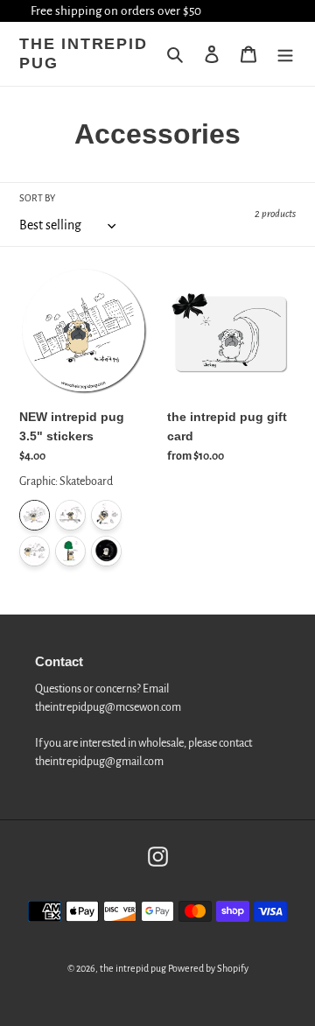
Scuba (106, 515)
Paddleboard (70, 515)
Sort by (37, 198)
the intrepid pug (83, 53)
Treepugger (70, 551)
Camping (34, 551)
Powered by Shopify (208, 968)
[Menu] (285, 55)
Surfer (106, 551)
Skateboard (34, 515)
